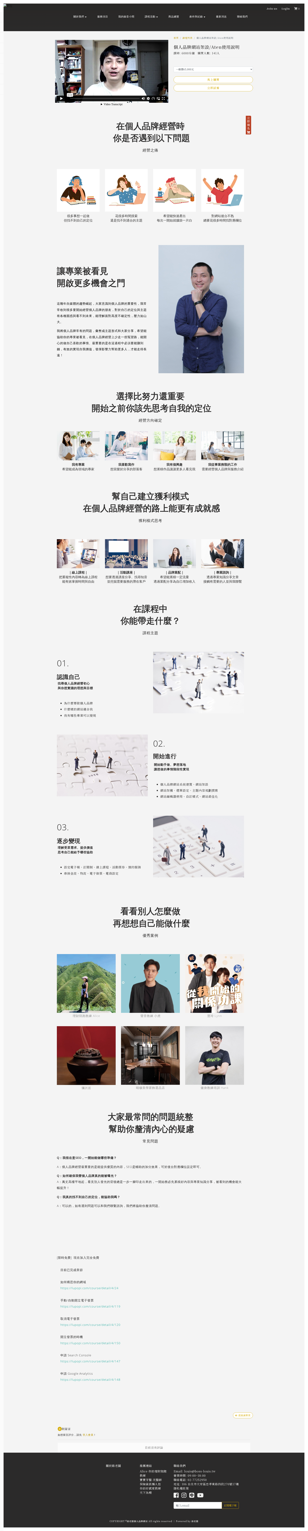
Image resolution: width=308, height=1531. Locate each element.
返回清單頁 (244, 1415)
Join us (272, 9)
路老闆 (194, 1521)
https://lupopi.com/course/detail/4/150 (90, 1343)
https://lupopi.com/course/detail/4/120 (90, 1325)
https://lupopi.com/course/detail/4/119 (90, 1306)
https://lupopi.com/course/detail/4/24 (89, 1288)
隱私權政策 (181, 1488)
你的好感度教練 (150, 1488)
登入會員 (88, 1434)
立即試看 (213, 88)
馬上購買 (213, 80)
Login (286, 9)
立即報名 (248, 123)
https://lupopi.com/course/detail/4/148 (90, 1380)
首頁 (176, 38)
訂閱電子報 (230, 1505)
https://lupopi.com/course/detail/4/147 (90, 1361)
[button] (80, 16)
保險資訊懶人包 (150, 1484)
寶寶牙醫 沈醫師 (151, 1480)
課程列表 (187, 38)
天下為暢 (146, 1493)
